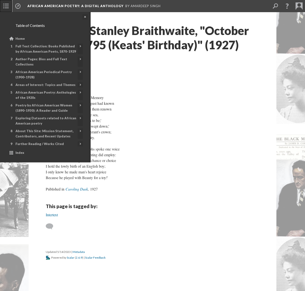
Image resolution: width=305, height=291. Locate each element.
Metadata (79, 252)
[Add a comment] (51, 226)
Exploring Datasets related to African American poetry (45, 120)
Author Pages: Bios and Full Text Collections (41, 61)
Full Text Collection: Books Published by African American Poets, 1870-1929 (45, 48)
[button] (287, 6)
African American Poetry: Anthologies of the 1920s (45, 95)
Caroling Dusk (77, 188)
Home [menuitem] (20, 38)
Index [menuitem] (19, 153)
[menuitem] (6, 6)
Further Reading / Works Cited (39, 144)
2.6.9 (79, 257)
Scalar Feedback (95, 257)
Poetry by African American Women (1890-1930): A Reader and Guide (43, 107)
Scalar (70, 257)
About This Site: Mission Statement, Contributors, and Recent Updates (44, 133)
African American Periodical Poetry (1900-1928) (43, 74)
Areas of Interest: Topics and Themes (45, 85)
